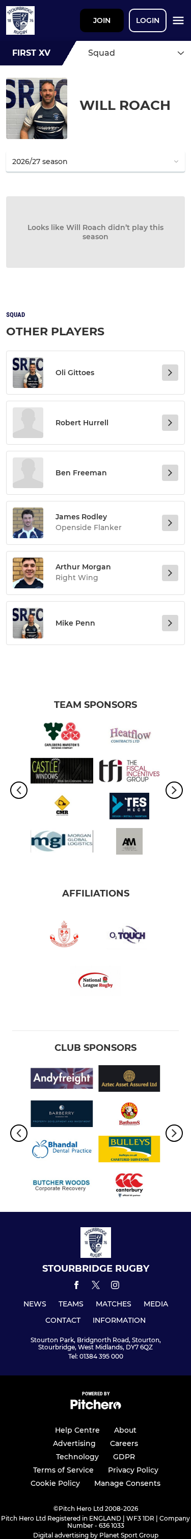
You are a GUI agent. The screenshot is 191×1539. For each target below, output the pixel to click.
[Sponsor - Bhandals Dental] (62, 1151)
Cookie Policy (55, 1483)
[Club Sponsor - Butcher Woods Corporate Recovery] (62, 1186)
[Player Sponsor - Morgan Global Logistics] (62, 843)
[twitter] (96, 1286)
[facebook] (76, 1287)
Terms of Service (63, 1470)
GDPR (124, 1456)
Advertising (74, 1443)
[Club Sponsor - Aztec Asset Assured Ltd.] (129, 1080)
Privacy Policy (133, 1470)
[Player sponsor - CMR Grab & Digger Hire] (62, 808)
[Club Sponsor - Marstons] (62, 737)
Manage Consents (127, 1483)
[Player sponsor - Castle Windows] (62, 772)
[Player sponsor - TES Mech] (129, 808)
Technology (77, 1456)
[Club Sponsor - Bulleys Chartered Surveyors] (129, 1151)
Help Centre (77, 1430)
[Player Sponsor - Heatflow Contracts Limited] (129, 737)
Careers (124, 1443)
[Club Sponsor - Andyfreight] (62, 1080)
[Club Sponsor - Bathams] (129, 1115)
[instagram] (115, 1287)
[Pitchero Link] (95, 1407)
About (125, 1430)
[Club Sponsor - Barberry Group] (62, 1115)
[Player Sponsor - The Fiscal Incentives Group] (129, 772)
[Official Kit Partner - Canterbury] (129, 1186)
